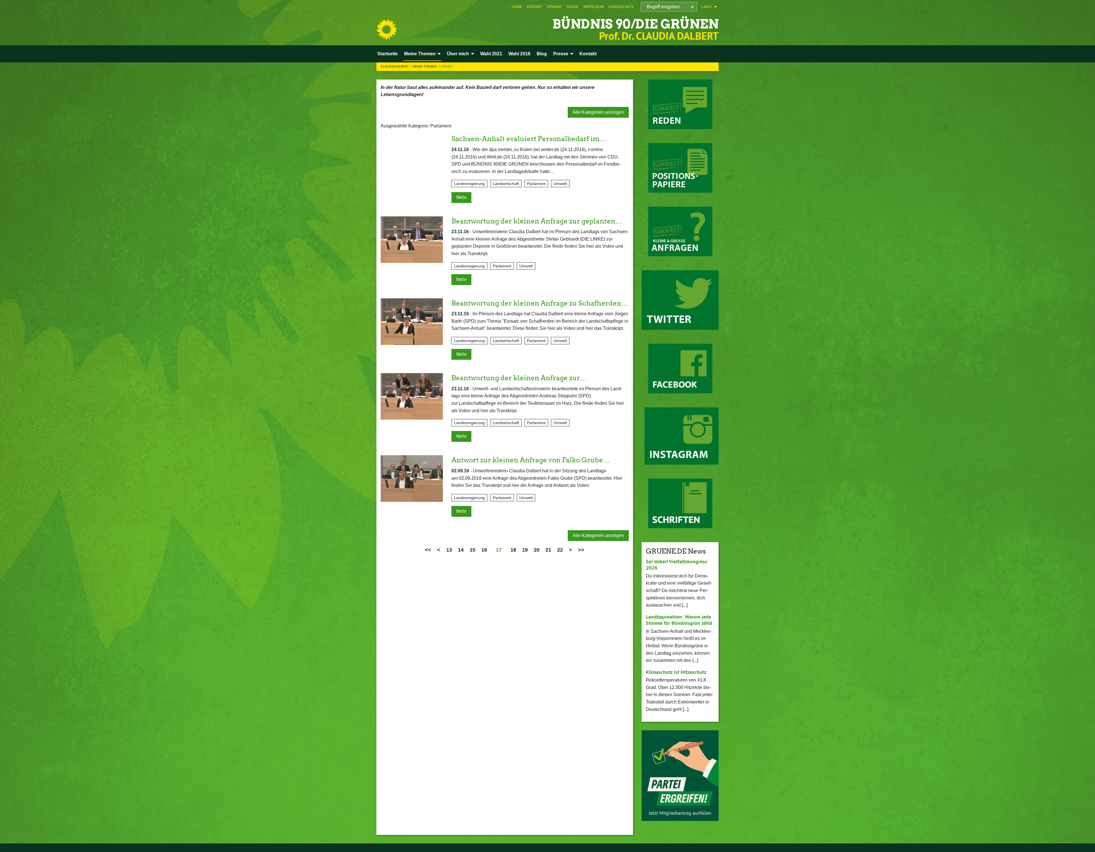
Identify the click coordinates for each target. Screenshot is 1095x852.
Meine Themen (425, 66)
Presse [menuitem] (560, 53)
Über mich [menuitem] (458, 53)
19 (525, 550)
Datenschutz (621, 7)
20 (537, 550)
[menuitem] (517, 7)
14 (461, 550)
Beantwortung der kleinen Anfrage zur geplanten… (536, 221)
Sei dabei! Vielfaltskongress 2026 (676, 564)
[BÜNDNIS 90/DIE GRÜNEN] (386, 29)
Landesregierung (469, 183)
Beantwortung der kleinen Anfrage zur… (519, 378)
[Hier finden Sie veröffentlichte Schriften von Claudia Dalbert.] (680, 503)
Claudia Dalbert (395, 66)
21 (548, 550)
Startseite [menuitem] (387, 53)
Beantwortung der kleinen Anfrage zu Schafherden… (539, 303)
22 (560, 550)
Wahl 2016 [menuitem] (519, 53)
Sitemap (554, 7)
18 (513, 550)
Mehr (461, 197)
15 (472, 550)
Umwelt (447, 66)
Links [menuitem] (707, 7)
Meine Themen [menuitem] (420, 53)
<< (428, 550)
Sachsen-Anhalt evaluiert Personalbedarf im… (529, 139)
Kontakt (534, 7)
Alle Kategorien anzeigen (598, 112)
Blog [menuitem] (542, 53)
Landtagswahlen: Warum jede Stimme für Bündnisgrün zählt (679, 620)
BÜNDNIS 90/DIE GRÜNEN (635, 24)
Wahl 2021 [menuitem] (491, 53)
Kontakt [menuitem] (588, 53)
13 (449, 550)
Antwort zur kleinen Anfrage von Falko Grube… (530, 460)
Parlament (536, 183)
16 (484, 550)
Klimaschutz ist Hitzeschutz (676, 672)
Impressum (593, 7)
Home (517, 7)
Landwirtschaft (506, 183)
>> (581, 550)
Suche (572, 7)
